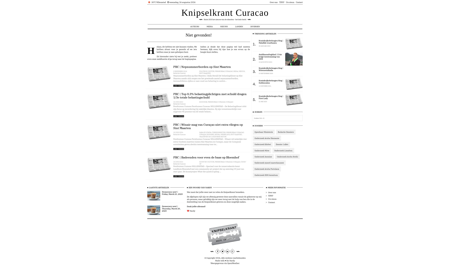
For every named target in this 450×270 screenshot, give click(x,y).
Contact (299, 2)
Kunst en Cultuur (206, 162)
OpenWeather (233, 263)
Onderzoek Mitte (262, 150)
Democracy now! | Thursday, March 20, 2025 (171, 208)
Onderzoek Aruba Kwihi (287, 156)
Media (210, 26)
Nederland (225, 135)
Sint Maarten (205, 73)
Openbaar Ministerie (264, 132)
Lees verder (179, 86)
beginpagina (190, 59)
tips (224, 49)
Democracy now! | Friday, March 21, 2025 (172, 193)
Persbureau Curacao (223, 71)
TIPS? (281, 2)
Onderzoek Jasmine (263, 156)
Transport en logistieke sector (212, 137)
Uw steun (290, 2)
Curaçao (229, 102)
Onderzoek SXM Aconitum (266, 175)
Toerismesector (219, 132)
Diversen (255, 26)
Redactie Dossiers (286, 132)
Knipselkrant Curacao (225, 13)
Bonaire (210, 135)
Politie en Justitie (206, 71)
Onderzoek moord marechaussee (269, 163)
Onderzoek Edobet (263, 144)
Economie (203, 102)
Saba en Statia (205, 132)
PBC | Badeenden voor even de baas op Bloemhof (206, 157)
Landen (239, 26)
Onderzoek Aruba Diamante (267, 138)
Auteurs (194, 26)
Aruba (217, 135)
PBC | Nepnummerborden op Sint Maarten (202, 67)
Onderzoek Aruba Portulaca (267, 169)
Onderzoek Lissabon (283, 150)
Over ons (274, 2)
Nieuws (224, 26)
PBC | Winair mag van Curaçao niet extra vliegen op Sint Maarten (208, 126)
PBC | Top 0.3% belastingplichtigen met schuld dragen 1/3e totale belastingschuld (210, 95)
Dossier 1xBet (282, 144)
